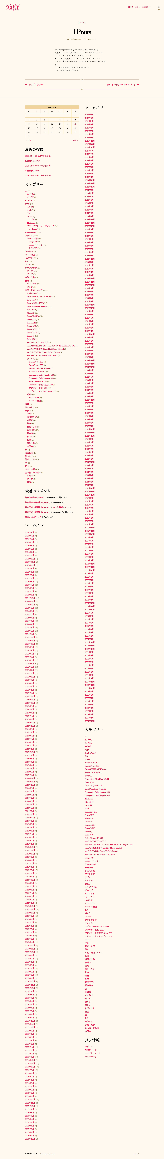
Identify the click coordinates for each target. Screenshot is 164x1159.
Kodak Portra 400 (36, 361)
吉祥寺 (30, 420)
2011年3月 (29, 896)
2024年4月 (29, 624)
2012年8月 (29, 860)
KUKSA (28, 200)
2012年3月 (29, 876)
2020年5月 (29, 686)
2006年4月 (29, 1086)
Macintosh (31, 222)
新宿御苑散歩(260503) (34, 497)
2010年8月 (29, 919)
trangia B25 (33, 241)
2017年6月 (29, 712)
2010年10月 (30, 912)
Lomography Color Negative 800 (41, 378)
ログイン (89, 1046)
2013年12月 (30, 817)
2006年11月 (30, 1063)
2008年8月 (29, 994)
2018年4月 (29, 709)
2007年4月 (29, 1046)
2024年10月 (30, 604)
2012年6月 (29, 866)
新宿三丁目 (32, 426)
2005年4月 (29, 1125)
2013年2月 (29, 840)
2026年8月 (29, 532)
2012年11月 (30, 850)
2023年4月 (29, 663)
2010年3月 (29, 935)
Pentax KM (31, 322)
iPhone (29, 216)
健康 (27, 280)
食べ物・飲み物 (32, 472)
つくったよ (30, 254)
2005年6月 (29, 1119)
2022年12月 (30, 676)
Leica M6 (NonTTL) (35, 302)
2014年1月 (29, 814)
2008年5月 (29, 1004)
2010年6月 (29, 925)
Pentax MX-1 (32, 329)
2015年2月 (29, 771)
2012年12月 (30, 847)
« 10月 (28, 140)
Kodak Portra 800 (36, 364)
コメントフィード (93, 1053)
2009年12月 (30, 945)
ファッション (31, 267)
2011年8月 (29, 883)
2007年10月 (30, 1027)
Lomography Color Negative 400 (41, 374)
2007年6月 (29, 1040)
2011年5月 (29, 889)
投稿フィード (91, 1049)
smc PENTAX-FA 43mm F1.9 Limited (42, 355)
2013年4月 (29, 833)
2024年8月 (29, 611)
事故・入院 (30, 277)
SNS (136, 7)
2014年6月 (29, 797)
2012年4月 (29, 873)
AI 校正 (30, 197)
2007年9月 (29, 1030)
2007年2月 (29, 1053)
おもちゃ (29, 251)
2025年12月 (30, 558)
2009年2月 (29, 974)
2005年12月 (30, 1099)
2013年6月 (29, 827)
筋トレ (30, 286)
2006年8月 (29, 1073)
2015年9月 (29, 755)
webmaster (78, 39)
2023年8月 (29, 650)
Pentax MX (31, 325)
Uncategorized (30, 232)
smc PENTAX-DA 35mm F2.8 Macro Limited (45, 348)
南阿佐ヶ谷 (32, 416)
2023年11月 (30, 640)
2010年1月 (29, 942)
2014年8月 (29, 791)
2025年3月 (29, 588)
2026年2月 (29, 552)
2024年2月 (29, 630)
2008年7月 (29, 997)
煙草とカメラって (33, 517)
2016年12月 (30, 722)
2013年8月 (29, 820)
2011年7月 (29, 886)
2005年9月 (29, 1109)
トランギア (34, 248)
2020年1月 (29, 689)
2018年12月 (30, 696)
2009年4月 (29, 968)
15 (75, 124)
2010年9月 (29, 915)
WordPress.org (90, 1056)
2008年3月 (29, 1010)
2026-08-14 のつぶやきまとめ (38, 155)
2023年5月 (29, 660)
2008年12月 (30, 981)
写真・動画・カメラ (34, 290)
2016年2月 (29, 745)
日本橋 (30, 433)
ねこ (27, 261)
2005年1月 (29, 1135)
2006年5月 (29, 1083)
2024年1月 (29, 633)
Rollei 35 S (31, 339)
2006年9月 (29, 1069)
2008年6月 (29, 1001)
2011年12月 (30, 879)
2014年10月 (30, 784)
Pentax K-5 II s (33, 316)
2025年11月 (30, 561)
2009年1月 (29, 978)
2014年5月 (29, 801)
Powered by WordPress (47, 1153)
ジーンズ (31, 270)
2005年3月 (29, 1128)
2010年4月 (29, 932)
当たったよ (30, 407)
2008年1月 (29, 1017)
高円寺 (30, 446)
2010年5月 (29, 928)
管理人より (82, 22)
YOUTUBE (34, 397)
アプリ (32, 219)
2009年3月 (29, 971)
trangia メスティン (36, 244)
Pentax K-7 (31, 319)
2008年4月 (29, 1007)
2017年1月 (29, 719)
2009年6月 (29, 961)
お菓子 (30, 475)
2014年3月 (29, 807)
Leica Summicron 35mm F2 (37, 306)
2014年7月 (29, 794)
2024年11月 (30, 601)
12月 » (75, 140)
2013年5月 (29, 830)
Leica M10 (31, 299)
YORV (34, 1153)
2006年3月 (29, 1089)
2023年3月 (29, 666)
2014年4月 (29, 804)
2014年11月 (30, 781)
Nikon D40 (31, 309)
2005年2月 (29, 1132)
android (30, 206)
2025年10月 (30, 565)
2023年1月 (29, 673)
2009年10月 (30, 951)
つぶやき (29, 257)
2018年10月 (30, 702)
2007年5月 (29, 1043)
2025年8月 (29, 571)
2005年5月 (29, 1122)
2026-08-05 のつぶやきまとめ (38, 165)
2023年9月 (29, 647)
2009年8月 (29, 955)
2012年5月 (29, 869)
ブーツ (30, 274)
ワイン (30, 478)
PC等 (27, 203)
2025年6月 (29, 578)
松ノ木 (30, 436)
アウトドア (30, 235)
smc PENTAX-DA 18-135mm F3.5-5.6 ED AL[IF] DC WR (51, 345)
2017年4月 (29, 715)
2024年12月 (30, 597)
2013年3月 (29, 837)
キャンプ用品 (33, 238)
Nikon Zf (30, 312)
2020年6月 (29, 683)
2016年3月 (29, 742)
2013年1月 (29, 843)
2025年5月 (29, 581)
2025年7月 (29, 574)
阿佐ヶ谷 (31, 443)
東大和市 (29, 452)
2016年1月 (29, 748)
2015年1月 (29, 774)
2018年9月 (29, 706)
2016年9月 (29, 729)
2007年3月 (29, 1050)
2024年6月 (29, 617)
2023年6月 (29, 656)
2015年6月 (29, 758)
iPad (28, 213)
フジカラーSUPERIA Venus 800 (42, 391)
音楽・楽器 (30, 469)
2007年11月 (30, 1024)
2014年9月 (29, 788)
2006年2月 (29, 1092)
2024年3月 (29, 627)
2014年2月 (29, 810)
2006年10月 (30, 1066)
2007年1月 (29, 1056)
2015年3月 (29, 768)
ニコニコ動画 (35, 400)
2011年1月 (29, 902)
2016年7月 (29, 735)
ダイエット (32, 283)
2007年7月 (29, 1037)
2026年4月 (29, 545)
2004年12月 (30, 1138)
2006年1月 (29, 1096)
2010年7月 (29, 922)
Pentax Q (30, 335)
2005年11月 (30, 1102)
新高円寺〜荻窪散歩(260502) (37, 502)
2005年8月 (29, 1112)
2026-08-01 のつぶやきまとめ (38, 175)
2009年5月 (29, 965)
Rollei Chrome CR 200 (38, 381)
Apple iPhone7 (32, 293)
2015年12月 (30, 751)
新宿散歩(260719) (32, 160)
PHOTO (145, 7)
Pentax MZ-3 (32, 332)
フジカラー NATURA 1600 (40, 384)
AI (26, 190)
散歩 (27, 410)
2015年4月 (29, 765)
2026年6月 (29, 538)
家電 (27, 404)
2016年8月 (29, 732)
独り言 (28, 456)
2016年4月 (29, 738)
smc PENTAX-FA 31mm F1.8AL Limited (43, 352)
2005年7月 (29, 1115)
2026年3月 (29, 548)
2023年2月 (29, 670)
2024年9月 (29, 607)
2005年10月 (30, 1105)
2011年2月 (29, 899)
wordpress (33, 229)
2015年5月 (29, 761)
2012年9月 (29, 856)
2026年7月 (29, 535)
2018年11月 (30, 699)
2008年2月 (29, 1014)
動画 (29, 394)
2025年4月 (29, 584)
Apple (29, 209)
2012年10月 (30, 853)
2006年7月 (29, 1076)
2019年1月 (29, 692)
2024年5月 (29, 620)
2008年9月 (29, 991)
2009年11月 (30, 948)
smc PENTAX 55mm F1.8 (37, 342)
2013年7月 (29, 824)
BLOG (130, 7)
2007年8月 (29, 1033)
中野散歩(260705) (32, 170)
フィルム (31, 358)
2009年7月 (29, 958)
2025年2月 (29, 591)
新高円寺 (31, 429)
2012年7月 (29, 863)
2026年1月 (29, 555)
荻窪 (29, 439)
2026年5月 (29, 542)
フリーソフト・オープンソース (40, 226)
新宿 (29, 423)
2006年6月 (29, 1079)
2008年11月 (30, 984)
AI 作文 (30, 193)
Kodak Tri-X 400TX (37, 371)
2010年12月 (30, 906)
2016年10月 (30, 725)
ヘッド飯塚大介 (60, 507)
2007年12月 (30, 1020)
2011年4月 (29, 892)
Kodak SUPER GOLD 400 (39, 368)
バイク (28, 264)
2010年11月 (30, 909)
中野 (29, 413)
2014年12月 (30, 778)
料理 (29, 482)
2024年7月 (29, 614)
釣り (27, 465)
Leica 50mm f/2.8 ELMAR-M (39, 296)
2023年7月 (29, 653)
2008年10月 (30, 987)
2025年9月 (29, 568)
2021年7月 (29, 679)
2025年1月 (29, 594)
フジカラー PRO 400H (38, 387)
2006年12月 (30, 1060)
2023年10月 (30, 643)
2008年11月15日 (91, 39)
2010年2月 (29, 938)
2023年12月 (30, 637)
